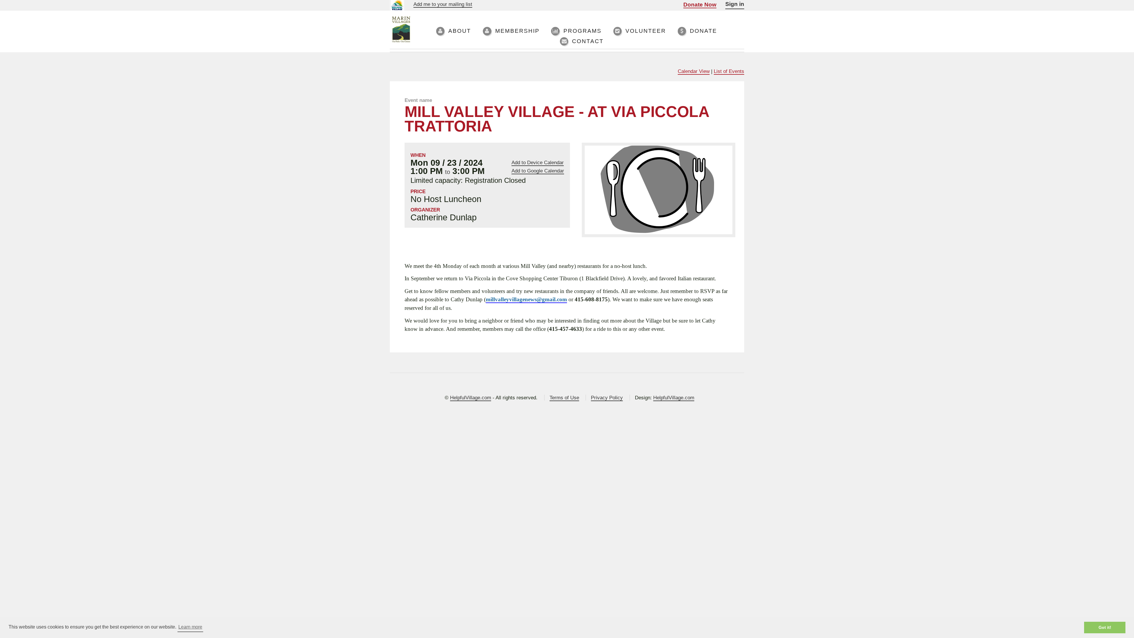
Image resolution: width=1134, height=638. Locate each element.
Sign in (734, 4)
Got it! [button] (1105, 627)
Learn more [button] (190, 626)
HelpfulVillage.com (470, 398)
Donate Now (699, 4)
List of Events (729, 71)
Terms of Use (564, 398)
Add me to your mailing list (442, 4)
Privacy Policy (607, 398)
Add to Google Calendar (537, 171)
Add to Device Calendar (537, 162)
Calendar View (694, 71)
